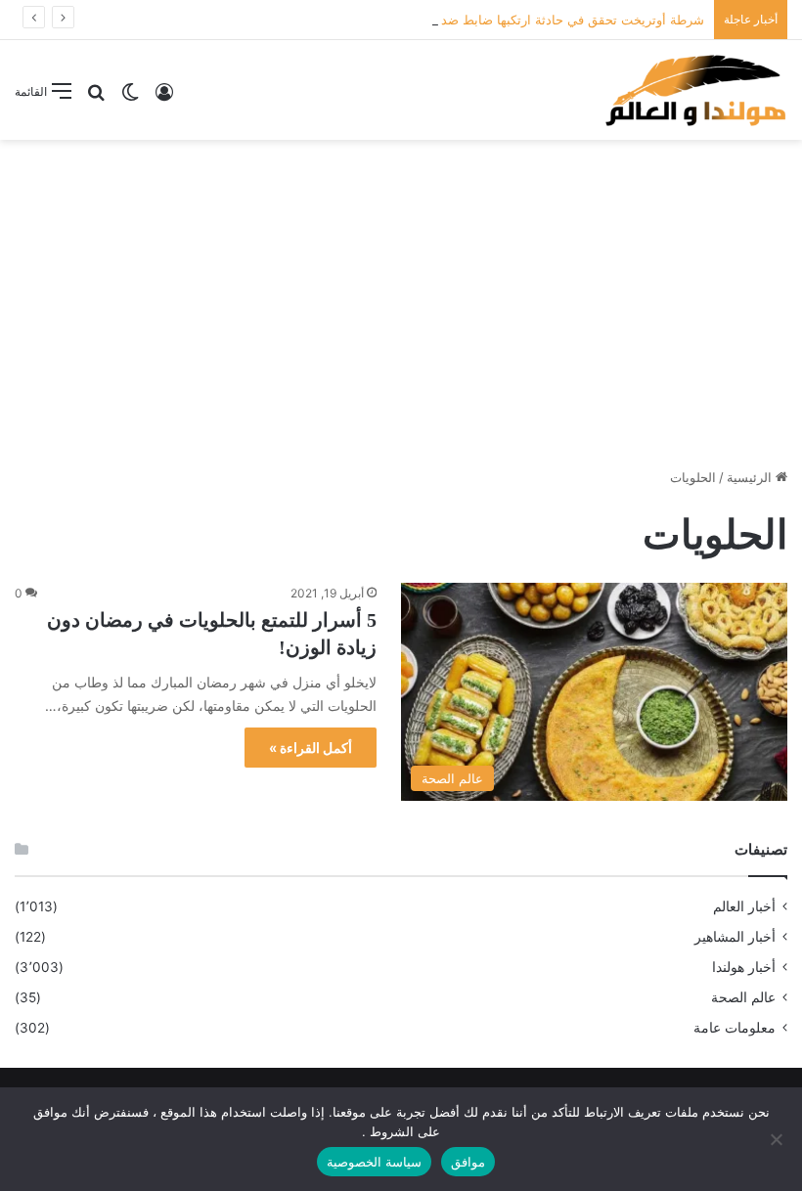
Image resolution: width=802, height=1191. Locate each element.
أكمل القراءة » (310, 747)
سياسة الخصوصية (374, 1161)
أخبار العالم (744, 906)
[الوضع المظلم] (130, 98)
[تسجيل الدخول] (164, 98)
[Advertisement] (401, 296)
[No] (777, 1139)
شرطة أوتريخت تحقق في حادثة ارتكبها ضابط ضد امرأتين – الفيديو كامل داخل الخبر (479, 19)
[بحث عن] (96, 98)
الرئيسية (751, 477)
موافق (468, 1161)
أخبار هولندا (744, 967)
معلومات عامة (734, 1028)
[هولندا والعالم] (694, 90)
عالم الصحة (743, 997)
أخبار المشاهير (735, 937)
